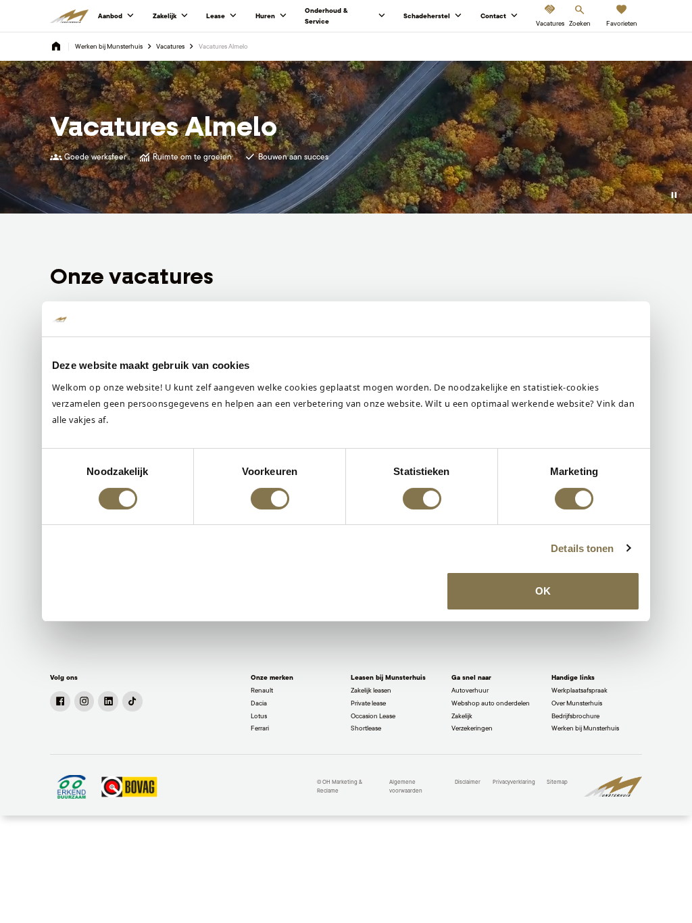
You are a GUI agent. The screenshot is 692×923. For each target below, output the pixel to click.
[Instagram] (84, 701)
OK (543, 591)
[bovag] (129, 787)
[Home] (69, 16)
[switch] (270, 498)
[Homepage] (56, 47)
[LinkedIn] (108, 701)
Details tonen (582, 548)
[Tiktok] (132, 701)
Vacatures (170, 46)
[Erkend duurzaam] (71, 787)
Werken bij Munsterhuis (109, 46)
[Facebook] (60, 701)
